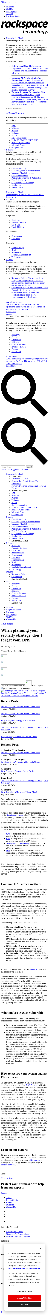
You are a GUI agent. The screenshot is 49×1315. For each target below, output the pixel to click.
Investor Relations (18, 347)
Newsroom (16, 351)
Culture (14, 337)
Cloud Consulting (18, 168)
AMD (13, 126)
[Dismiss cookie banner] (40, 1248)
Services (9, 150)
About (8, 314)
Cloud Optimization (19, 175)
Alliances (15, 342)
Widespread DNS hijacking (17, 843)
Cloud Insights (7, 624)
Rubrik (14, 135)
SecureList (33, 969)
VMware (15, 128)
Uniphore (15, 133)
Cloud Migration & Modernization (25, 171)
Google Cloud (17, 147)
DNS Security (32, 1085)
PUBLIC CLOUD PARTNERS (24, 140)
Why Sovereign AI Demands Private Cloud (19, 736)
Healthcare (15, 220)
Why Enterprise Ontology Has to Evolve (18, 720)
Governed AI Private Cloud (17, 1234)
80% (8, 850)
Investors (10, 1205)
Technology (16, 257)
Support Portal (12, 1200)
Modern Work (17, 187)
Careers (14, 349)
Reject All (24, 1304)
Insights (9, 259)
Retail (13, 250)
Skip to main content (9, 2)
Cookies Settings (24, 1291)
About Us (15, 335)
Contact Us (6, 469)
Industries (10, 199)
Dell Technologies (19, 138)
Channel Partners (18, 344)
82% (8, 834)
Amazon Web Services (20, 142)
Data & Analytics (18, 180)
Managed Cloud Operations (22, 173)
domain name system (15, 815)
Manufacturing (17, 247)
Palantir (14, 131)
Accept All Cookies (24, 1298)
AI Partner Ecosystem (15, 113)
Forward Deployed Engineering (19, 1236)
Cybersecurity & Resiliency (22, 183)
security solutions (8, 1165)
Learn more (6, 1193)
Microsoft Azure (18, 145)
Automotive (16, 252)
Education (15, 238)
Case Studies (29, 292)
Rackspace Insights (28, 281)
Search (29, 467)
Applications (16, 185)
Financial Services (19, 222)
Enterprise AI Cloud (14, 38)
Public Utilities (17, 227)
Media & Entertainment (21, 255)
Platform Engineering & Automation (26, 178)
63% (8, 838)
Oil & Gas (15, 225)
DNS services (34, 1160)
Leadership (16, 339)
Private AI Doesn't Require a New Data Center (20, 706)
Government (16, 236)
